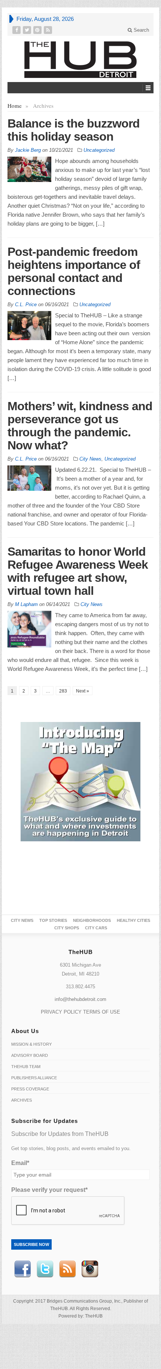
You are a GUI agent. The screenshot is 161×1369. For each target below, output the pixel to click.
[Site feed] (48, 30)
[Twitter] (27, 30)
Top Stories (53, 920)
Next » (82, 691)
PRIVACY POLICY (61, 1012)
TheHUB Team (25, 1066)
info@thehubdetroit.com (80, 999)
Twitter (45, 1269)
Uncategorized (99, 150)
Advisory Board (29, 1055)
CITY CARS (96, 928)
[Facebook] (17, 30)
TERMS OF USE (101, 1012)
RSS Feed (67, 1269)
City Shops (66, 928)
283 (63, 691)
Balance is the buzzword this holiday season (73, 130)
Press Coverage (30, 1089)
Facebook (22, 1269)
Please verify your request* (49, 1190)
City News (90, 459)
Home (14, 105)
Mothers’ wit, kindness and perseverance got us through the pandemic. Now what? (79, 425)
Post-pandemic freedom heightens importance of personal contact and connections (73, 271)
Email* (20, 1163)
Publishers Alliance (34, 1078)
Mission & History (31, 1044)
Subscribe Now (31, 1244)
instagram (90, 1269)
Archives (21, 1100)
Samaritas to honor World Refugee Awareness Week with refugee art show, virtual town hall (77, 571)
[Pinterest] (38, 30)
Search (140, 30)
